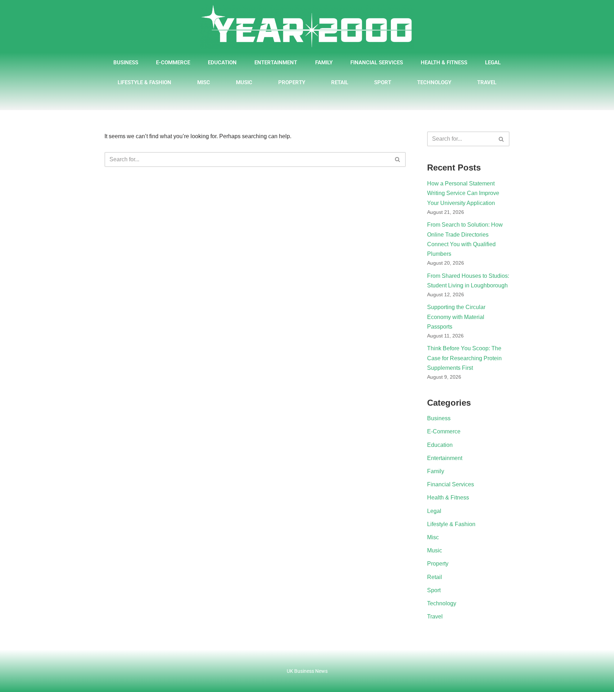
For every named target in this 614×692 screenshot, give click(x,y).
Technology (434, 82)
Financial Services (376, 62)
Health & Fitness (444, 62)
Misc (203, 82)
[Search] (398, 159)
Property (291, 82)
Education (222, 62)
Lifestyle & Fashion (144, 82)
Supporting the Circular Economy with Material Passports (456, 316)
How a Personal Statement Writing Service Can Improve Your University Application (463, 193)
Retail (339, 82)
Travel (486, 82)
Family (324, 62)
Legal (493, 62)
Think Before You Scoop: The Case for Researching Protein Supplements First (464, 358)
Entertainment (275, 62)
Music (244, 82)
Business (125, 62)
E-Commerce (173, 62)
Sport (382, 82)
